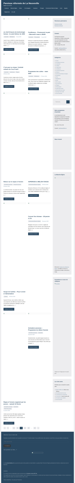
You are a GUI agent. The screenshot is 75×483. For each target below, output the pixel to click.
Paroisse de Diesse (59, 25)
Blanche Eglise (14, 8)
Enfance (57, 72)
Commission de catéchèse (61, 394)
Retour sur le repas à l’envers (13, 181)
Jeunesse (35, 8)
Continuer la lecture (8, 49)
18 (24, 428)
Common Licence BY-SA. (32, 473)
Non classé (58, 81)
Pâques (17, 72)
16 (17, 428)
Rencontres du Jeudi (60, 90)
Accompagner (27, 8)
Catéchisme (12, 72)
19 (28, 428)
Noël (57, 80)
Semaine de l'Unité (60, 91)
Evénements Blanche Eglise (34, 184)
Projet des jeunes (17, 184)
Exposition (58, 75)
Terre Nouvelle (59, 93)
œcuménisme (59, 83)
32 (34, 428)
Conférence (58, 68)
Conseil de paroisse (60, 70)
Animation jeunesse (8, 184)
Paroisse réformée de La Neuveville (21, 3)
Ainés (57, 60)
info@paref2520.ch (63, 48)
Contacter (6, 8)
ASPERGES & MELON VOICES (38, 181)
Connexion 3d (59, 396)
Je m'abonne (7, 445)
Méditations (12, 36)
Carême (5, 296)
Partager (42, 8)
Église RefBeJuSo (60, 389)
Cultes (20, 8)
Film (57, 77)
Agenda (65, 8)
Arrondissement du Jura (61, 392)
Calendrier (6, 36)
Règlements (7, 12)
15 (13, 428)
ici (65, 49)
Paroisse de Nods (58, 24)
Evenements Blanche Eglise (52, 8)
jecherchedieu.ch (10, 463)
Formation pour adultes (61, 397)
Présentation (37, 37)
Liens (61, 8)
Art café (13, 12)
